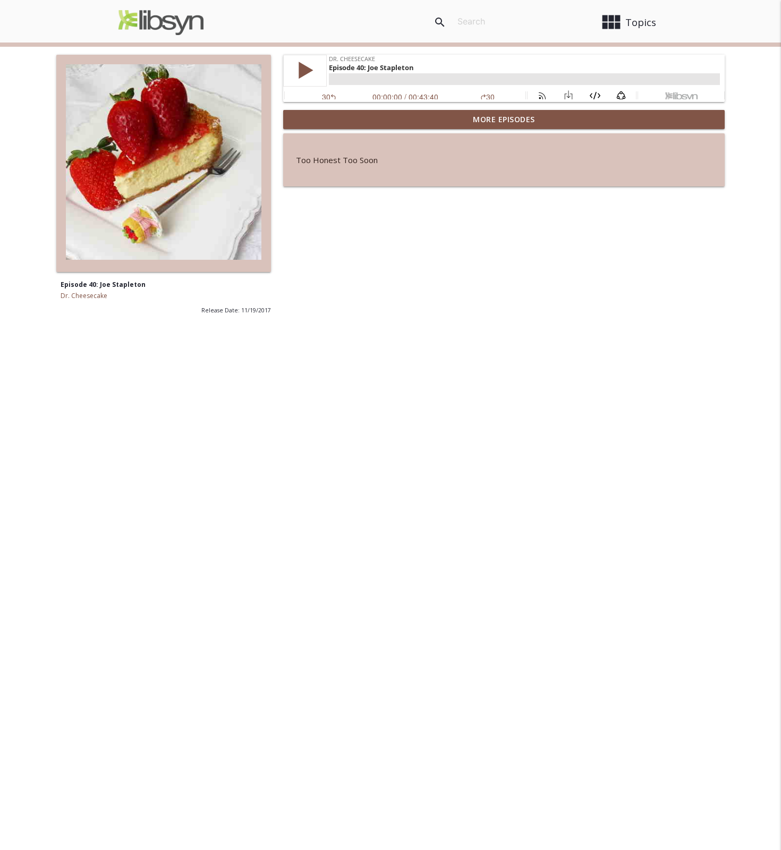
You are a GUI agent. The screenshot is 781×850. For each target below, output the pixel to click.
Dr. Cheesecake (84, 295)
